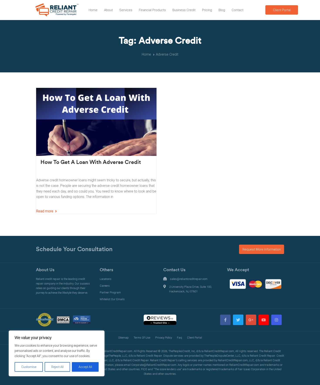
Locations (105, 279)
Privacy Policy (163, 337)
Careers (105, 285)
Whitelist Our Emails (112, 299)
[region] (56, 353)
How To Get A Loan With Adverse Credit (90, 162)
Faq (179, 337)
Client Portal (194, 337)
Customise (28, 367)
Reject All (57, 367)
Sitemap (123, 337)
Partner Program (110, 292)
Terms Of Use (142, 337)
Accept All (85, 367)
